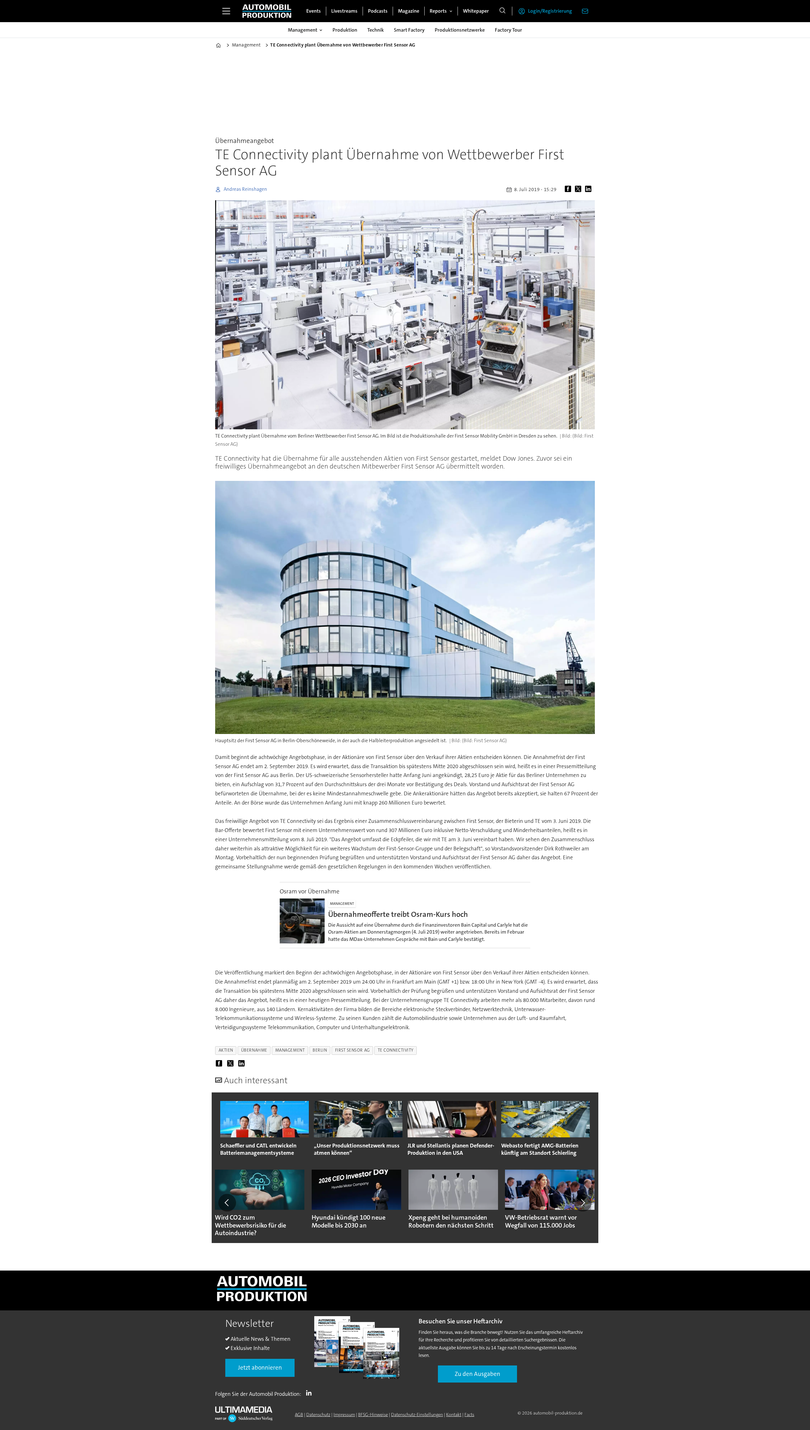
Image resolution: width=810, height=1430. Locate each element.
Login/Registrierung (550, 11)
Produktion (345, 30)
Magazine (408, 11)
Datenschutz (318, 1414)
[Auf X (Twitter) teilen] (579, 189)
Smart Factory (409, 30)
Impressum (344, 1414)
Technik (375, 30)
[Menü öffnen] (226, 11)
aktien (226, 1050)
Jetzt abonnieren (260, 1367)
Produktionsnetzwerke (460, 30)
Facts (469, 1414)
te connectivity (396, 1050)
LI (310, 1393)
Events (313, 11)
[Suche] (502, 11)
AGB (299, 1414)
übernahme (254, 1050)
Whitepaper (476, 11)
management (290, 1050)
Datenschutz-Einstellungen (417, 1414)
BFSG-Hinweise (373, 1414)
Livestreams (344, 11)
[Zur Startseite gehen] (266, 11)
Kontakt (453, 1414)
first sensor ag (352, 1050)
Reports (438, 11)
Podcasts (378, 11)
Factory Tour (508, 30)
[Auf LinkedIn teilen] (589, 189)
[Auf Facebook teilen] (569, 189)
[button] (227, 1203)
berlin (320, 1050)
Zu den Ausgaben (477, 1374)
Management (302, 30)
